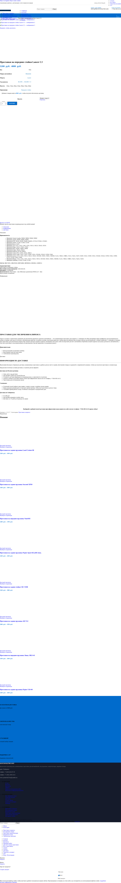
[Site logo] (11, 13)
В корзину (12, 103)
